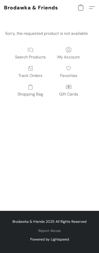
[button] (31, 7)
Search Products (30, 57)
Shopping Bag (30, 94)
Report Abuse (49, 230)
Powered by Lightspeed (49, 239)
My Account (68, 57)
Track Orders (30, 75)
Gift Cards (68, 94)
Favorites (68, 75)
